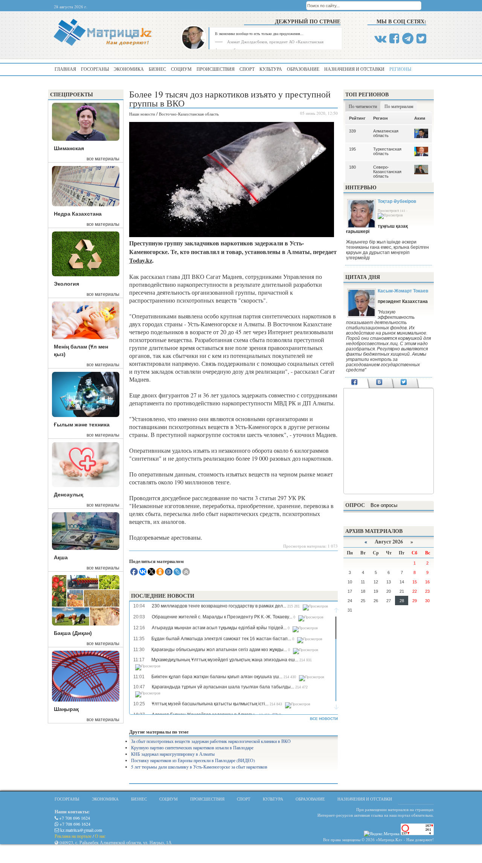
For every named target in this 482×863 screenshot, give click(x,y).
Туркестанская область (387, 151)
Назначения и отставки (354, 69)
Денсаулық (68, 495)
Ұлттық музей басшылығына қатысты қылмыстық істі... (210, 703)
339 (352, 131)
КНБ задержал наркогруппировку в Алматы (173, 754)
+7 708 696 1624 (74, 818)
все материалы (103, 158)
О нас (100, 836)
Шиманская (69, 148)
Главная (65, 69)
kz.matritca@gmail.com (80, 830)
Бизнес (157, 69)
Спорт (247, 69)
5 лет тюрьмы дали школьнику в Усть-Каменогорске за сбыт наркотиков (199, 767)
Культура (270, 69)
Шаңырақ (66, 709)
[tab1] (354, 382)
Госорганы (95, 69)
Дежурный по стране (307, 21)
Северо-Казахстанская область (387, 171)
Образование (303, 69)
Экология (66, 284)
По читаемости (363, 106)
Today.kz (140, 260)
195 (352, 149)
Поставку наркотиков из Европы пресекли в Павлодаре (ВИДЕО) (193, 760)
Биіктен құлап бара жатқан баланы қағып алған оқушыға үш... (216, 676)
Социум (181, 69)
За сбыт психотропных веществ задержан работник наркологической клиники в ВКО (211, 741)
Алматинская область (385, 133)
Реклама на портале (73, 836)
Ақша (61, 557)
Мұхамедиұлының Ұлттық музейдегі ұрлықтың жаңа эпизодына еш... (224, 659)
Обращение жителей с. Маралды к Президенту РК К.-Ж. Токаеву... (222, 616)
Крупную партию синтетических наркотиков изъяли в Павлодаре (192, 747)
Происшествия (216, 69)
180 (352, 167)
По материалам (398, 106)
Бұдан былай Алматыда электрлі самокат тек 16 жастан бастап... (221, 638)
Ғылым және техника (82, 425)
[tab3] (404, 382)
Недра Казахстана (78, 214)
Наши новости (142, 114)
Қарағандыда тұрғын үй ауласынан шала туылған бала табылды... (223, 686)
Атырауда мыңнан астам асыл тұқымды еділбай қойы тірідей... (219, 627)
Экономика (129, 69)
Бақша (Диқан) (73, 633)
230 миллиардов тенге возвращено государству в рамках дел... (219, 606)
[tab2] (379, 382)
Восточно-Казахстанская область (189, 114)
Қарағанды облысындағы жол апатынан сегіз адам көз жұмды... (219, 649)
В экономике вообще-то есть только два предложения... (259, 33)
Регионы (400, 69)
